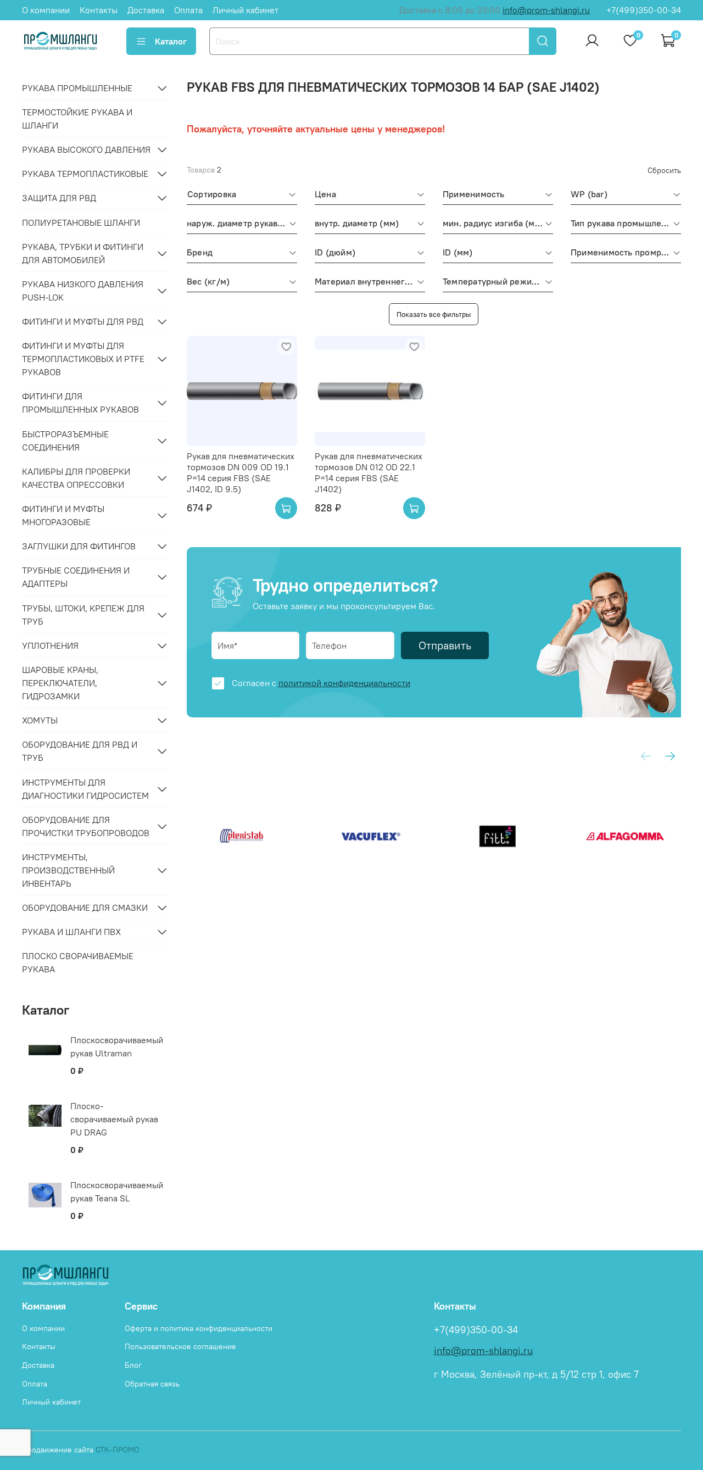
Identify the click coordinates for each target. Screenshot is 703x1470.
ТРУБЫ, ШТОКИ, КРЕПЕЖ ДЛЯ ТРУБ (83, 615)
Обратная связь (152, 1384)
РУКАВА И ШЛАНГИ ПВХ (71, 931)
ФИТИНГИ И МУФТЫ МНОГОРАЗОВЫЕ (63, 515)
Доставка (145, 9)
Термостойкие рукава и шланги (77, 119)
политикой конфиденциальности (344, 682)
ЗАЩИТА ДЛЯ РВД (59, 197)
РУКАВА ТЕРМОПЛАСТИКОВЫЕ (85, 173)
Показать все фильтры (434, 314)
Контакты (99, 9)
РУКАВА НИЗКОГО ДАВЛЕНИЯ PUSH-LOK (82, 291)
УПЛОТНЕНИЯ (50, 645)
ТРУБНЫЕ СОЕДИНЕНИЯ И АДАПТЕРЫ (76, 577)
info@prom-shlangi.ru (546, 9)
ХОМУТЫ (40, 720)
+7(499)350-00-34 (643, 9)
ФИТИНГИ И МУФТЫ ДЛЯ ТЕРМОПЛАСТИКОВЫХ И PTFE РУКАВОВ (83, 358)
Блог (133, 1365)
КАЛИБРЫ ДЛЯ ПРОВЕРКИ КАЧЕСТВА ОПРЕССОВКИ (76, 478)
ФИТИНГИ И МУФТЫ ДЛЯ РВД (82, 321)
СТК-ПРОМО (118, 1450)
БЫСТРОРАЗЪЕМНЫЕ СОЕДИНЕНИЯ (65, 440)
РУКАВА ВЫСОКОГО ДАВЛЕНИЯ (86, 149)
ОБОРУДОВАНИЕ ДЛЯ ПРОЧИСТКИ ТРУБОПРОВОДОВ (85, 826)
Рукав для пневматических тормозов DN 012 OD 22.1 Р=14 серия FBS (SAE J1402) (368, 472)
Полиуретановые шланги (81, 222)
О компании (46, 9)
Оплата (188, 9)
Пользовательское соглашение (180, 1346)
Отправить (445, 645)
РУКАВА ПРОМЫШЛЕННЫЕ (77, 87)
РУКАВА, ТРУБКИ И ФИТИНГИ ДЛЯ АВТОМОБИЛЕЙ (82, 253)
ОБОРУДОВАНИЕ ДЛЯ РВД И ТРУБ (79, 751)
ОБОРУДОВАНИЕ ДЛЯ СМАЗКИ (85, 907)
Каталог (171, 41)
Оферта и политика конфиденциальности (198, 1328)
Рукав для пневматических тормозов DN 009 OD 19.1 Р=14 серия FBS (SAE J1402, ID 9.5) (240, 472)
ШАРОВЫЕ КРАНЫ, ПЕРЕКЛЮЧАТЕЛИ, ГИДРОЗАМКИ (60, 682)
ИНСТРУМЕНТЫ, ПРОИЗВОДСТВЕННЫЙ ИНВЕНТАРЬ (68, 870)
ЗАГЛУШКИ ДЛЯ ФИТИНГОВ (79, 546)
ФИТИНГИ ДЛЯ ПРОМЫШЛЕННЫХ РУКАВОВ (80, 403)
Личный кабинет (245, 9)
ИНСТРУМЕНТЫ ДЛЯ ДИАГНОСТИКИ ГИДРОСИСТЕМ (85, 789)
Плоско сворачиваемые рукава (77, 962)
